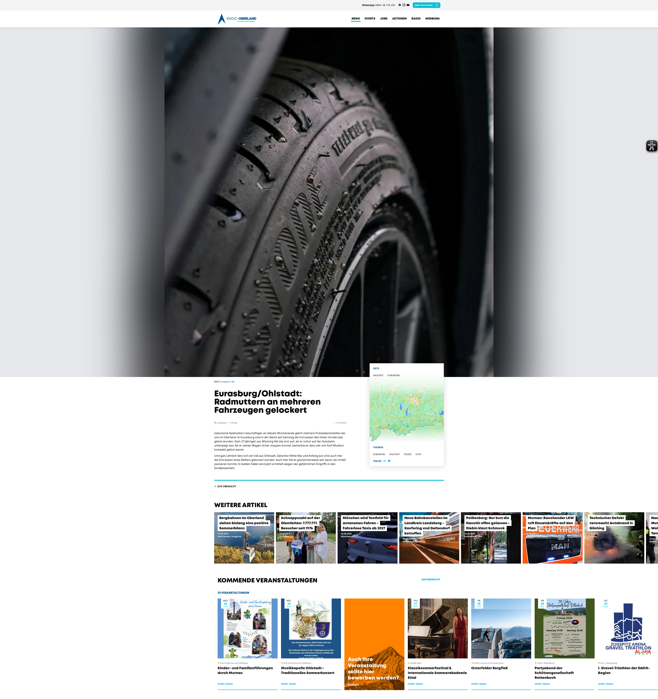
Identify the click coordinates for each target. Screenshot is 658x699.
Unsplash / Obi (227, 381)
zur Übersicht (431, 580)
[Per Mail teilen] (389, 461)
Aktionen (399, 18)
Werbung (432, 18)
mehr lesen (225, 684)
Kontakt (353, 685)
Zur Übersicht (226, 486)
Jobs (383, 18)
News (356, 18)
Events (370, 18)
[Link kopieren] (384, 461)
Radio (416, 18)
